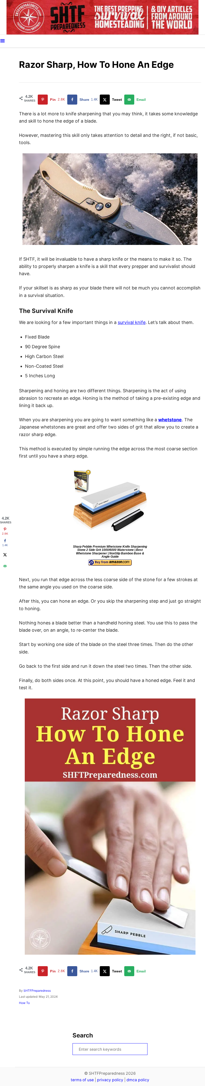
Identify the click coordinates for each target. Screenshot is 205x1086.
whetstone (170, 419)
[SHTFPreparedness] (102, 17)
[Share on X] (5, 555)
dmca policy (137, 1079)
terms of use (82, 1079)
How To (24, 1003)
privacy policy (110, 1079)
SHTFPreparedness (37, 990)
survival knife (132, 322)
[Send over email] (5, 566)
